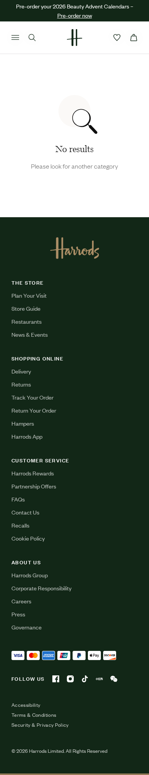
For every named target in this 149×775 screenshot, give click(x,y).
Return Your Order (33, 410)
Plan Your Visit (29, 295)
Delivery (21, 371)
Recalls (20, 525)
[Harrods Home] (74, 37)
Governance (26, 627)
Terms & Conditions (33, 714)
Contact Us (25, 512)
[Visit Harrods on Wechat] (113, 678)
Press (18, 614)
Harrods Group (29, 575)
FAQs (18, 499)
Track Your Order (32, 397)
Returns (21, 384)
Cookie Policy (28, 538)
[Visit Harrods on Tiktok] (84, 678)
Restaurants (26, 321)
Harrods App (26, 436)
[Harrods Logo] (75, 247)
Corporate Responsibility (41, 588)
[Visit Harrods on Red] (99, 678)
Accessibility (25, 704)
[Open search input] (32, 37)
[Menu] (15, 37)
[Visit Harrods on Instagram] (70, 678)
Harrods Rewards (32, 473)
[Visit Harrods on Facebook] (55, 678)
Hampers (22, 423)
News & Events (29, 334)
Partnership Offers (33, 486)
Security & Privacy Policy (40, 724)
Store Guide (25, 308)
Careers (21, 601)
